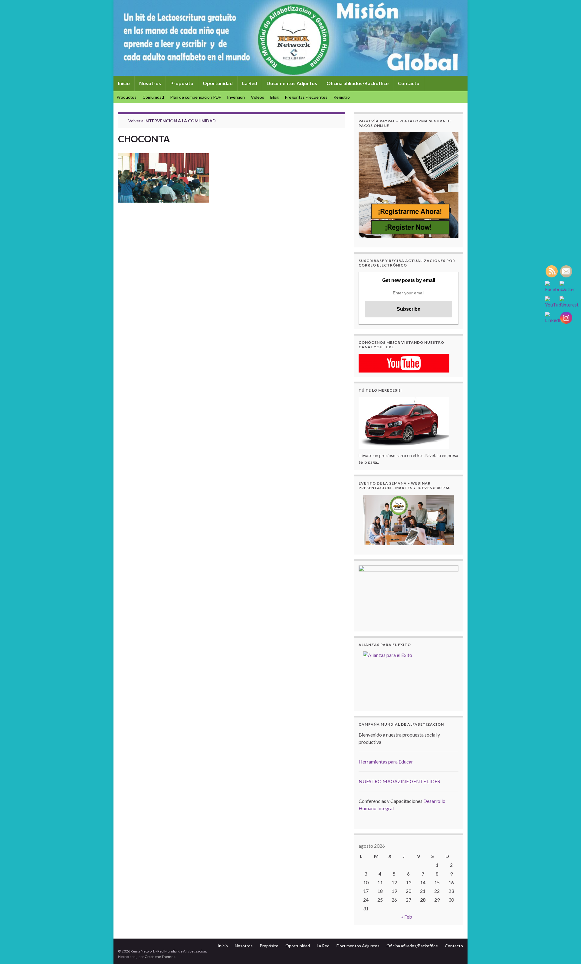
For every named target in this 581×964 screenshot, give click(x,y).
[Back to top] (567, 950)
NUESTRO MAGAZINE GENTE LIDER (399, 781)
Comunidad (153, 97)
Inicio (124, 83)
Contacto (408, 83)
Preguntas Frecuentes (306, 97)
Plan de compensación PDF (195, 97)
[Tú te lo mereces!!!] (404, 422)
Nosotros (150, 83)
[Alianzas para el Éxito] (408, 676)
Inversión (236, 97)
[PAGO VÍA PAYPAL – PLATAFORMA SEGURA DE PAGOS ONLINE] (408, 185)
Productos (126, 97)
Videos (257, 97)
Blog (274, 97)
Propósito (181, 83)
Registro (341, 97)
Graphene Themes (160, 956)
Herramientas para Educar (386, 761)
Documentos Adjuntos (292, 83)
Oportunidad (218, 83)
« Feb (406, 916)
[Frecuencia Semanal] (408, 520)
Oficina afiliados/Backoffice (358, 83)
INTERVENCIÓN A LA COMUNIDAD (180, 120)
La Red (249, 83)
